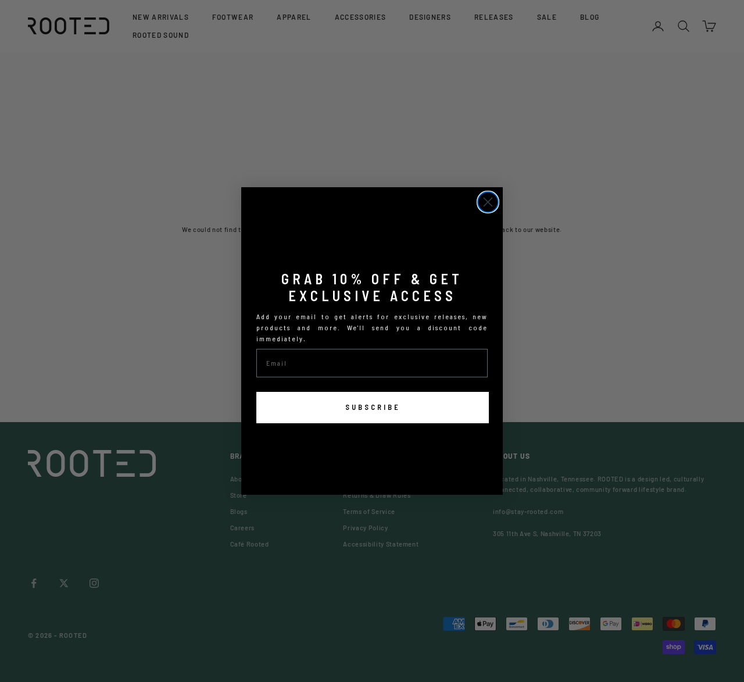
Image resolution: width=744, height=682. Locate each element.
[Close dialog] (488, 202)
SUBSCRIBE (372, 407)
